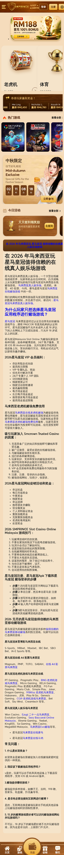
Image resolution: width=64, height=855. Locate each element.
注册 (53, 6)
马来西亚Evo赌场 (40, 727)
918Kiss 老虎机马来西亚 (40, 692)
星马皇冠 (10, 321)
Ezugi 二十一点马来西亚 (35, 714)
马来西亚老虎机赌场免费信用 (21, 422)
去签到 (49, 225)
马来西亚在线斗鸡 (33, 738)
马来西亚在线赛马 (33, 732)
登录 (43, 6)
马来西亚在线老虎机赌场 (29, 412)
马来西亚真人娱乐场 (29, 285)
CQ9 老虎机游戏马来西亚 (31, 698)
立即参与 (48, 198)
